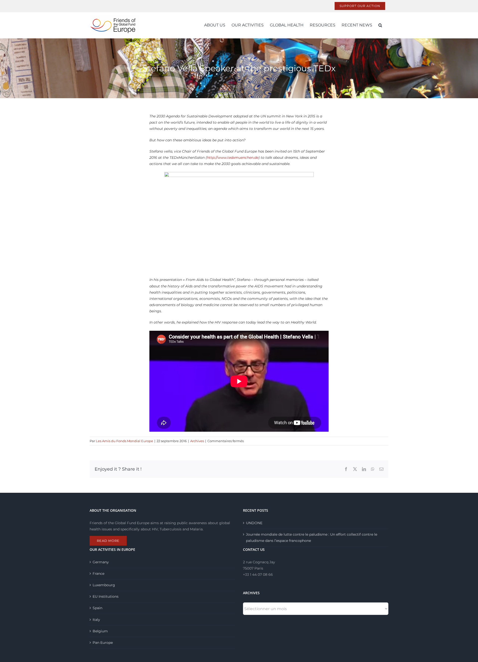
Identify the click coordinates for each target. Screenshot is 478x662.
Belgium (100, 631)
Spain (97, 608)
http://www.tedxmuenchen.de (232, 157)
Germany (101, 562)
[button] (380, 25)
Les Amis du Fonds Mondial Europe (124, 441)
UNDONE (254, 523)
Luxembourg (104, 585)
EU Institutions (106, 596)
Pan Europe (103, 642)
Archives (197, 441)
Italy (96, 619)
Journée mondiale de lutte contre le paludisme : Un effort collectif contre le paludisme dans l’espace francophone (311, 537)
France (98, 573)
